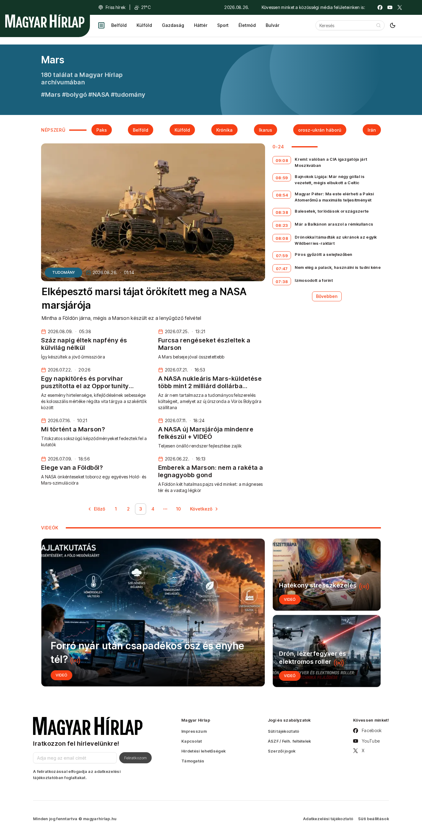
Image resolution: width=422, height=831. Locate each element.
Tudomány (63, 272)
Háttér (200, 25)
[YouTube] (389, 7)
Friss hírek (115, 7)
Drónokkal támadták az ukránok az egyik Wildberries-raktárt (336, 240)
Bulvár (272, 25)
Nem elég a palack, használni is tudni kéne (338, 267)
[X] (399, 7)
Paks (101, 130)
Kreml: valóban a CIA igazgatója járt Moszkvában (331, 162)
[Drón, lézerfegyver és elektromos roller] (327, 651)
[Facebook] (380, 7)
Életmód (247, 25)
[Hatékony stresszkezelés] (327, 575)
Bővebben (327, 296)
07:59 (282, 255)
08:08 (282, 238)
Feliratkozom (135, 757)
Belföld (119, 25)
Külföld (144, 25)
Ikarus (265, 130)
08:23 (282, 225)
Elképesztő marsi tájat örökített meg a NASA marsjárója (144, 299)
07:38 (282, 281)
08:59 (282, 177)
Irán (372, 130)
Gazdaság (173, 25)
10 (178, 508)
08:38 (282, 212)
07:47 (282, 268)
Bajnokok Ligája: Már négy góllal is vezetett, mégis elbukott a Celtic (330, 179)
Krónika (224, 130)
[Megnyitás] (101, 25)
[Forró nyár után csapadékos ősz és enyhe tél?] (153, 612)
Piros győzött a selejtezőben (323, 254)
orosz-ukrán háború (319, 130)
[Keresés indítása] (378, 25)
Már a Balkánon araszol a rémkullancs (334, 224)
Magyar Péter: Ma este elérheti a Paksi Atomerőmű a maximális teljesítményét (334, 196)
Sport (223, 25)
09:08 (282, 160)
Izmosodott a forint (314, 280)
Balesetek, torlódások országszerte (332, 211)
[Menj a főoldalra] (44, 21)
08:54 (282, 195)
